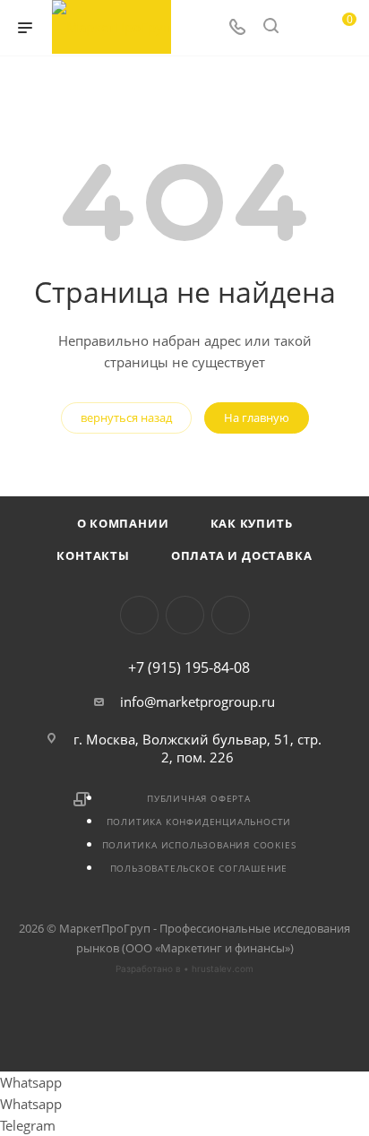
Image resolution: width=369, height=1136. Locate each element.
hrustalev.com (222, 968)
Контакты (92, 555)
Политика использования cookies (199, 845)
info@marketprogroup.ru (197, 701)
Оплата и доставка (242, 555)
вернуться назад (126, 417)
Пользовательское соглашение (199, 868)
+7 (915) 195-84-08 (189, 667)
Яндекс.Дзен (230, 615)
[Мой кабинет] (304, 28)
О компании (123, 523)
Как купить (251, 523)
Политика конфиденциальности (199, 821)
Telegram (139, 615)
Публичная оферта (199, 798)
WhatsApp (185, 615)
